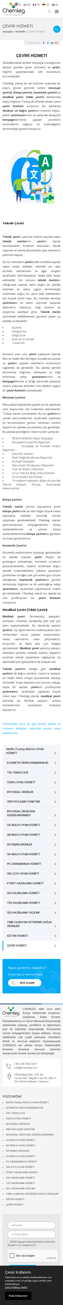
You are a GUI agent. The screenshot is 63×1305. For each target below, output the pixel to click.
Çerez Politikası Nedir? (16, 1287)
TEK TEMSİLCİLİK (17, 772)
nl (57, 4)
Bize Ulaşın (56, 29)
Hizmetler (20, 31)
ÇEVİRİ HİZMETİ (17, 945)
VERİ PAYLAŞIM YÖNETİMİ (23, 801)
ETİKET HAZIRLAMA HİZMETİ (25, 883)
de (47, 4)
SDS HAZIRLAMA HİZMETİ (23, 893)
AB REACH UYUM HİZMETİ (23, 835)
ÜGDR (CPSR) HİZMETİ (21, 782)
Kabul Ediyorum (18, 1295)
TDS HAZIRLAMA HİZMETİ (23, 903)
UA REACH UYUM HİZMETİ (23, 825)
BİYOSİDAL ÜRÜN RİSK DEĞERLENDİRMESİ (21, 813)
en (29, 4)
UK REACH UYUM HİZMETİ (23, 854)
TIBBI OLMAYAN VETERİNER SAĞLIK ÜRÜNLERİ (29, 924)
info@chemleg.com (26, 1067)
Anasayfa (8, 31)
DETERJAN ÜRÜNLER (19, 844)
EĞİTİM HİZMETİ (17, 936)
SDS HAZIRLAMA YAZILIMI (23, 912)
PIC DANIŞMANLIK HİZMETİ (24, 864)
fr (38, 4)
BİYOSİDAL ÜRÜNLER (20, 792)
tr (19, 4)
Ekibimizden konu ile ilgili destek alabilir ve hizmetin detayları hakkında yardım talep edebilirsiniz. (31, 728)
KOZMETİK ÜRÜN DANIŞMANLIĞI (27, 763)
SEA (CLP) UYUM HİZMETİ (23, 873)
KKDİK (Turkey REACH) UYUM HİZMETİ (25, 751)
